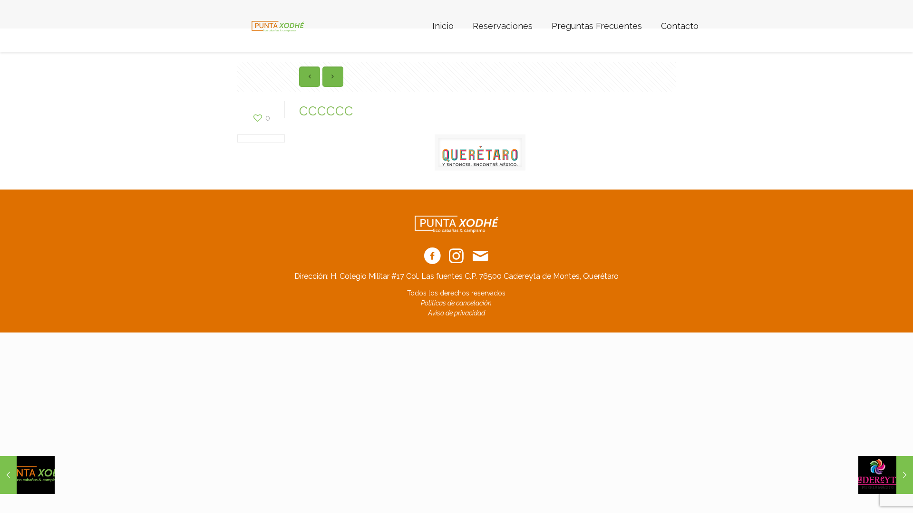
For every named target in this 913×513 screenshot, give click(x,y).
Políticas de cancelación (456, 303)
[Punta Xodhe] (278, 26)
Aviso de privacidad (456, 313)
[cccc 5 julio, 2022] (27, 475)
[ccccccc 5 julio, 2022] (885, 475)
